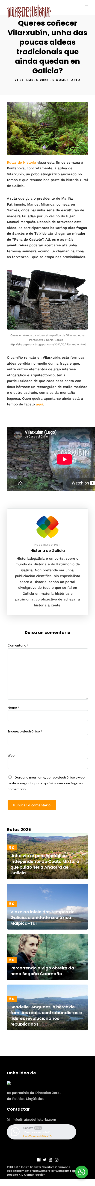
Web (11, 755)
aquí (39, 404)
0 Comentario (66, 80)
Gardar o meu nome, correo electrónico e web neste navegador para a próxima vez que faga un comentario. (46, 783)
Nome (13, 707)
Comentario (18, 645)
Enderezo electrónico (25, 731)
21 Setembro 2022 (31, 80)
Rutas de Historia (21, 162)
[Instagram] (56, 1160)
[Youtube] (50, 1160)
